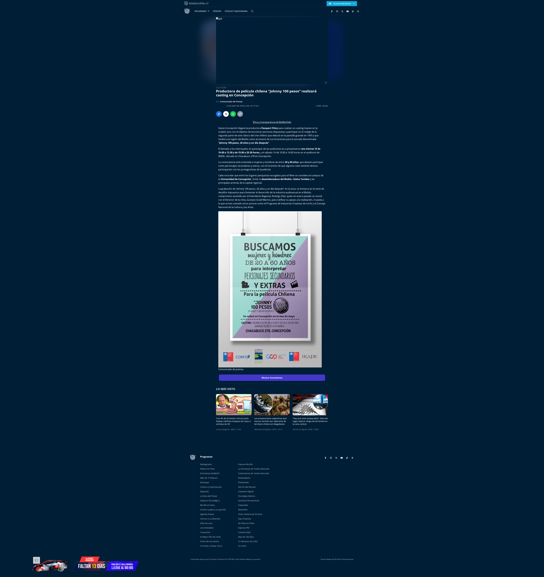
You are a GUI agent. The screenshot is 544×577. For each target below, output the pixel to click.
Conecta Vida (244, 532)
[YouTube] (347, 11)
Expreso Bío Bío (245, 464)
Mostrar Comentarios (272, 377)
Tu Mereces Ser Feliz (248, 541)
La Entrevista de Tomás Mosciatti (253, 468)
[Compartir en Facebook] (219, 114)
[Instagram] (337, 11)
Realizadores (244, 478)
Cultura (221, 87)
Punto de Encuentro (209, 541)
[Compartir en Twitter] (226, 114)
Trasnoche (205, 532)
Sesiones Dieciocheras (248, 500)
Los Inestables (207, 527)
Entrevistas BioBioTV (209, 473)
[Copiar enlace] (240, 114)
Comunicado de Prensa (231, 101)
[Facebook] (332, 11)
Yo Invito (242, 546)
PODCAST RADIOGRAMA (236, 11)
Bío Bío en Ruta (207, 505)
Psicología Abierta (246, 496)
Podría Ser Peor (207, 468)
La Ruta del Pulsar (208, 496)
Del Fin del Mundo (247, 487)
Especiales (243, 505)
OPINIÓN (217, 11)
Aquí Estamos (244, 518)
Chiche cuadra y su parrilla (213, 509)
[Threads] (358, 11)
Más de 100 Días (246, 536)
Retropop (204, 482)
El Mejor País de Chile (210, 536)
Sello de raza (206, 523)
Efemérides (243, 482)
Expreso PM (243, 527)
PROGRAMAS (201, 11)
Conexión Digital (246, 491)
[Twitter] (342, 11)
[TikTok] (353, 11)
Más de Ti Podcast (208, 478)
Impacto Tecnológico (210, 500)
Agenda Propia (207, 514)
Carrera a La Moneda (210, 518)
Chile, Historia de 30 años (250, 514)
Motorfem (242, 509)
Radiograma (206, 464)
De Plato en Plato (246, 523)
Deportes (204, 491)
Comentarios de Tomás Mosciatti (253, 473)
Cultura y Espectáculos (211, 487)
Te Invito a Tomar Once (211, 546)
